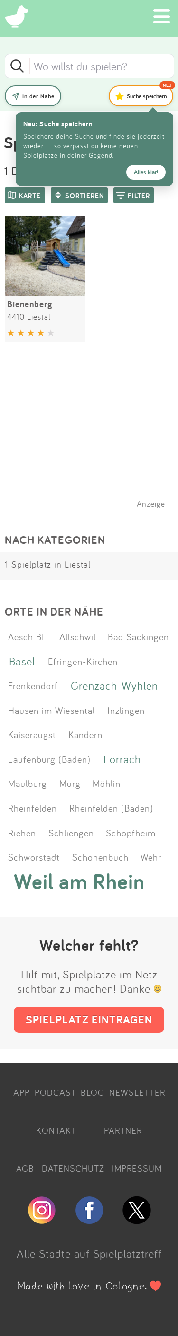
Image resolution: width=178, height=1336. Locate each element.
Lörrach (122, 759)
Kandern (85, 734)
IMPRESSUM (137, 1168)
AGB (25, 1168)
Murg (70, 783)
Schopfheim (131, 832)
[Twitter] (136, 1220)
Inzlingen (126, 710)
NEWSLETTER (137, 1092)
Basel (22, 661)
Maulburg (27, 783)
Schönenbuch (100, 857)
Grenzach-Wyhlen (114, 685)
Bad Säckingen (138, 636)
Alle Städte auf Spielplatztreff (89, 1253)
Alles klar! (146, 172)
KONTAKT (56, 1130)
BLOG (92, 1092)
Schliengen (71, 832)
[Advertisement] (94, 437)
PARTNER (123, 1130)
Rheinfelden (32, 808)
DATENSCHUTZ (73, 1168)
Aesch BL (27, 636)
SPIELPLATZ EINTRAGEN (89, 1019)
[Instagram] (42, 1220)
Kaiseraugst (32, 734)
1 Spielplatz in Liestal (48, 564)
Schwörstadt (34, 857)
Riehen (22, 832)
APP (21, 1092)
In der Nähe (38, 96)
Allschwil (77, 636)
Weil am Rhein (79, 881)
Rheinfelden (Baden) (111, 808)
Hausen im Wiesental (51, 710)
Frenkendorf (33, 685)
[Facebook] (89, 1220)
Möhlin (107, 783)
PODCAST (55, 1092)
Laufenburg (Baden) (49, 759)
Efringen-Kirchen (83, 661)
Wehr (151, 857)
